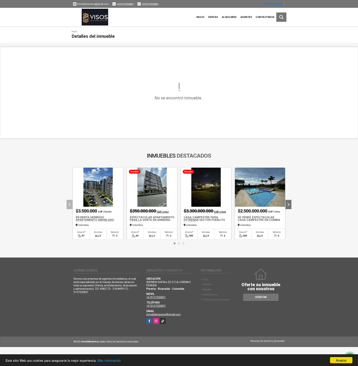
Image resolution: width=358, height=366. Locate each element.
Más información (109, 360)
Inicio (200, 17)
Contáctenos (265, 17)
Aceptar (341, 360)
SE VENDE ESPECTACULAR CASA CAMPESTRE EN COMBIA (259, 219)
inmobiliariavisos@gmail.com (163, 314)
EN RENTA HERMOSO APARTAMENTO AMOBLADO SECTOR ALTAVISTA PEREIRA (95, 220)
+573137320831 (125, 4)
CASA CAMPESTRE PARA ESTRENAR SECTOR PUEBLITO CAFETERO (204, 220)
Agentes (246, 17)
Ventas (213, 17)
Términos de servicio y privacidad (267, 341)
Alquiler (207, 289)
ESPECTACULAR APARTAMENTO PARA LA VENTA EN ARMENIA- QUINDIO (152, 220)
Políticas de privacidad (216, 299)
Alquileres (229, 17)
